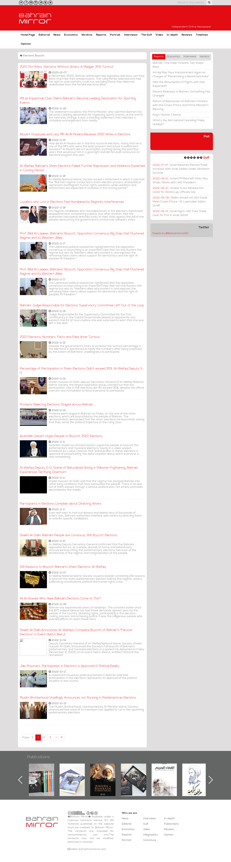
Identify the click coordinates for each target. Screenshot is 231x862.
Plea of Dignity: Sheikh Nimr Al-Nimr (164, 772)
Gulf (206, 157)
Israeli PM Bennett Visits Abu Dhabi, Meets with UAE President (180, 180)
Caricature (149, 840)
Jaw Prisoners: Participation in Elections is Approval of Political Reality (70, 666)
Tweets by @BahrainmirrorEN (170, 233)
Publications (38, 757)
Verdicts (86, 35)
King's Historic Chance (167, 114)
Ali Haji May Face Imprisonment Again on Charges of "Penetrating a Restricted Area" (181, 74)
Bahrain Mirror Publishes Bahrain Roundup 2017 (41, 774)
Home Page (28, 35)
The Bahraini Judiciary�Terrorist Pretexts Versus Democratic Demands (134, 776)
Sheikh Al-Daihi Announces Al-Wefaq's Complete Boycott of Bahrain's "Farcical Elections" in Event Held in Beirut (76, 632)
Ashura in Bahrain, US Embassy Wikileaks (72, 774)
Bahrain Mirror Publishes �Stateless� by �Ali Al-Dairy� (102, 774)
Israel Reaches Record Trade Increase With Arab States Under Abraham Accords (181, 169)
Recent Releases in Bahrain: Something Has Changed (181, 93)
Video (159, 35)
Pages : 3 (27, 737)
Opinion (26, 44)
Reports (101, 35)
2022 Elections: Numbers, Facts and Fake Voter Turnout (60, 337)
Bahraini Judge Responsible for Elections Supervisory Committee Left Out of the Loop (82, 305)
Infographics (150, 834)
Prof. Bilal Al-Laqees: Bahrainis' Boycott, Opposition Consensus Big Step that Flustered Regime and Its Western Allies (82, 235)
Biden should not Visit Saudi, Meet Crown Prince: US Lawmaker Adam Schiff (180, 201)
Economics (71, 35)
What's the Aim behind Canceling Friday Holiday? (179, 122)
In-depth (172, 35)
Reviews (187, 35)
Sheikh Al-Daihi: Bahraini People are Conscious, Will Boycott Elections (68, 535)
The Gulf (146, 35)
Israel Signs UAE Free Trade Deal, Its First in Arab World (179, 213)
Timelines (202, 35)
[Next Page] (56, 737)
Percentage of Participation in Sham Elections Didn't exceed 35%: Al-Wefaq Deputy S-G (82, 371)
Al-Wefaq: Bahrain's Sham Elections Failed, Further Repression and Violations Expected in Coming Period (82, 168)
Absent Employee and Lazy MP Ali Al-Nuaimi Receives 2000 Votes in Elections (75, 134)
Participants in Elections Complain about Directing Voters (60, 503)
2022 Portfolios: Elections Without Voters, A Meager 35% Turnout (66, 66)
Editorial (44, 35)
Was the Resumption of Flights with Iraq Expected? (178, 84)
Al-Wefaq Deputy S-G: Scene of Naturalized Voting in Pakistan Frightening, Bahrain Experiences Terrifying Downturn (79, 470)
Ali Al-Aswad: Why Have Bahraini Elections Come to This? (60, 598)
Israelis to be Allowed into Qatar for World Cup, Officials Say (178, 190)
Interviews (131, 35)
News (56, 35)
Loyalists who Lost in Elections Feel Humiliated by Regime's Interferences (72, 202)
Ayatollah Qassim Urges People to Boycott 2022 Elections (61, 436)
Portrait (115, 35)
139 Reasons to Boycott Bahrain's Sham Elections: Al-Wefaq (63, 567)
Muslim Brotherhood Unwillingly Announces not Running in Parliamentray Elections (78, 697)
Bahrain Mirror (35, 18)
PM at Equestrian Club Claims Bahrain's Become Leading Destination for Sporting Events (78, 100)
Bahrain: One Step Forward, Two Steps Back (178, 65)
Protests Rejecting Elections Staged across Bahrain (56, 404)
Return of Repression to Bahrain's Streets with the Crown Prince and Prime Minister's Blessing (181, 105)
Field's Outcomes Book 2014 (195, 769)
